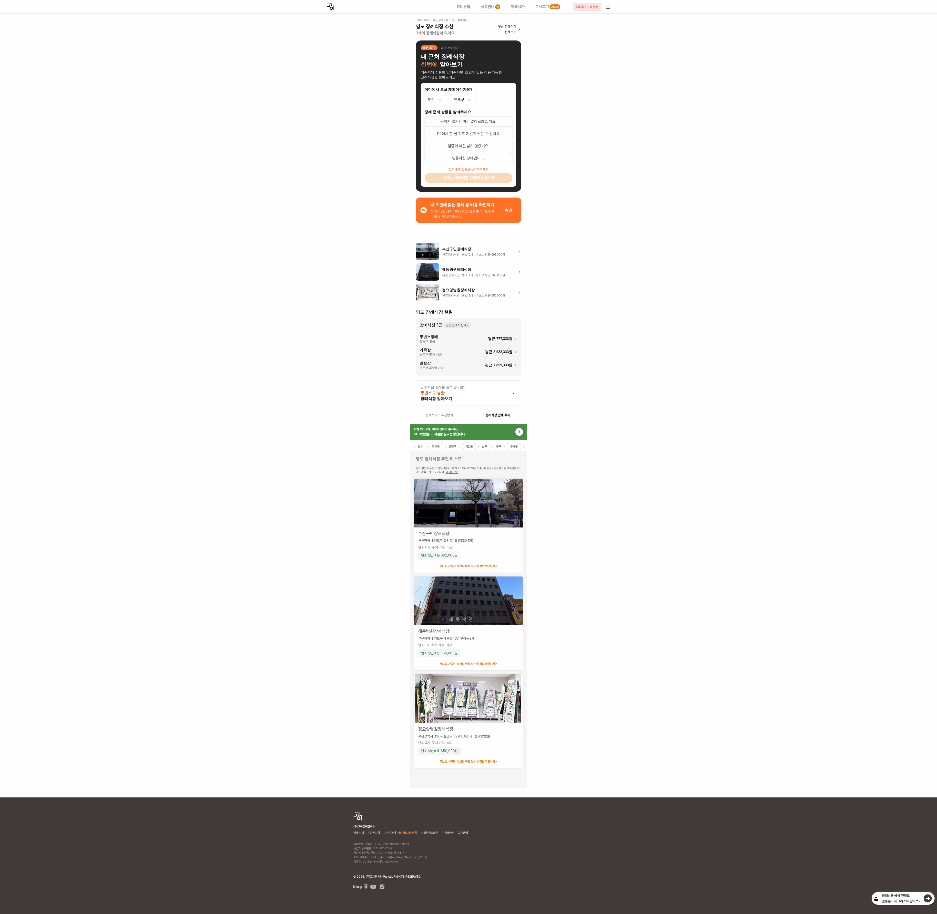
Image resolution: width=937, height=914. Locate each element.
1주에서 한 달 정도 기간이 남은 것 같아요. (469, 133)
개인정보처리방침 (407, 833)
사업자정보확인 (429, 833)
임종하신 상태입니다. (468, 158)
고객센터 (463, 833)
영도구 (459, 99)
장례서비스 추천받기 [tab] (439, 415)
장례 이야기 (359, 833)
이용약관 (389, 833)
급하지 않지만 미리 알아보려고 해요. (468, 121)
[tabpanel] (468, 606)
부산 (431, 99)
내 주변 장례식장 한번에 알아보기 (468, 178)
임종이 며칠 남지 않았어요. (468, 146)
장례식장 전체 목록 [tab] (497, 415)
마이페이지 (448, 833)
